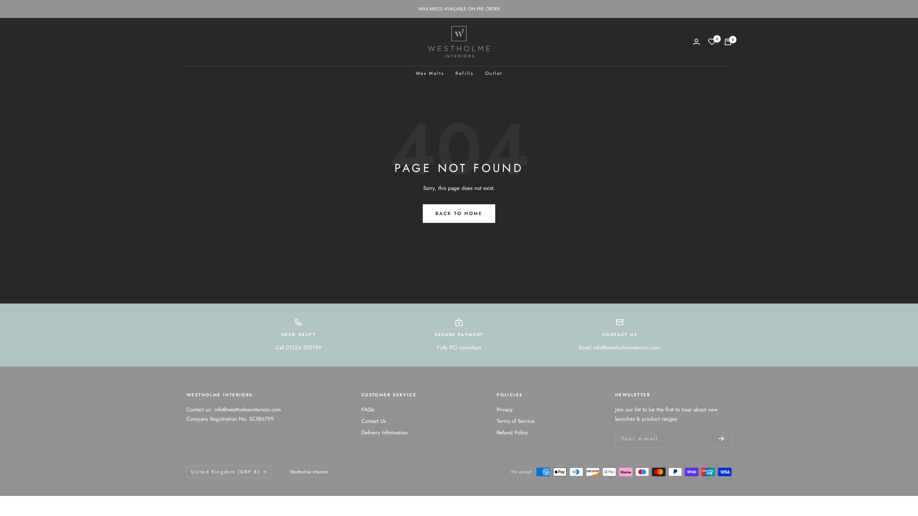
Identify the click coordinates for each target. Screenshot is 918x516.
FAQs (367, 410)
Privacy (505, 410)
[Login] (696, 42)
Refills (464, 73)
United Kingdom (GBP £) (225, 471)
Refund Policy (512, 432)
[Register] (721, 438)
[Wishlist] (712, 42)
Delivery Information (384, 432)
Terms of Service (516, 421)
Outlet (494, 73)
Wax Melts (430, 73)
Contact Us (373, 421)
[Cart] (728, 42)
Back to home (458, 213)
